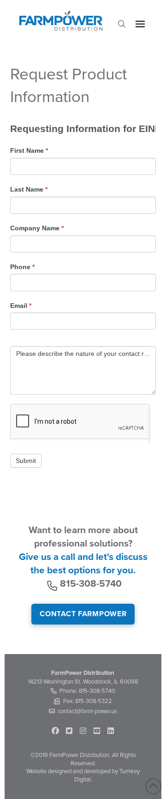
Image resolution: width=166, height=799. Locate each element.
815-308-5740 (91, 583)
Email (20, 305)
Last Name (28, 189)
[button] (121, 24)
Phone (22, 266)
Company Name (37, 228)
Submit (26, 460)
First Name (29, 150)
